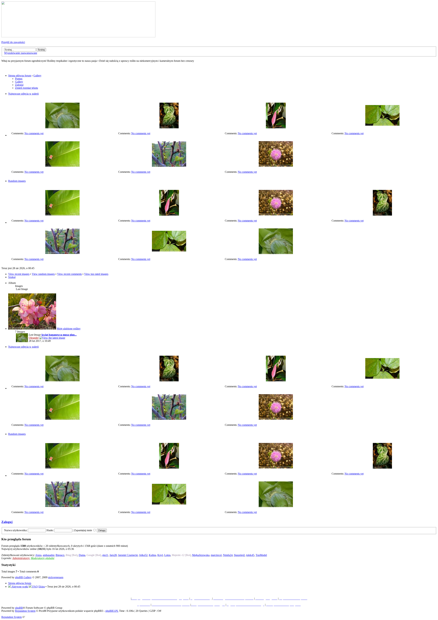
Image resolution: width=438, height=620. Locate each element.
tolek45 (250, 555)
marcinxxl (216, 555)
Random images (17, 180)
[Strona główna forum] (78, 36)
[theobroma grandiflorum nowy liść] (276, 127)
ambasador (48, 555)
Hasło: (50, 530)
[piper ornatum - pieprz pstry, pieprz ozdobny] (169, 127)
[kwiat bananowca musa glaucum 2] (62, 127)
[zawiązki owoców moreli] (169, 165)
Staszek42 (239, 555)
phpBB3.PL (111, 610)
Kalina (152, 555)
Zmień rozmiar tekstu (26, 87)
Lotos (167, 555)
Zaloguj (19, 84)
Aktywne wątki (19, 586)
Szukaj (12, 277)
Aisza (38, 555)
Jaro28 (113, 555)
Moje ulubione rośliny (69, 328)
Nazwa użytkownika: (15, 530)
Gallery (37, 75)
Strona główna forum (19, 75)
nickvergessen (55, 577)
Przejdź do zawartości (13, 42)
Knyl (160, 555)
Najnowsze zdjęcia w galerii (23, 93)
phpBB (19, 607)
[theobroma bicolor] (382, 124)
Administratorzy (20, 558)
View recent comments (69, 274)
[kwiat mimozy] (276, 165)
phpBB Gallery (23, 577)
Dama (82, 555)
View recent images (18, 274)
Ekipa (41, 586)
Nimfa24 (228, 555)
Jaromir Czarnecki (128, 555)
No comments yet (33, 133)
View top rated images (96, 274)
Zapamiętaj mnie (83, 530)
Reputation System (25, 610)
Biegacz (60, 555)
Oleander (34, 337)
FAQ (35, 586)
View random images (43, 274)
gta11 (105, 555)
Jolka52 (143, 555)
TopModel (261, 555)
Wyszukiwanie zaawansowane (20, 52)
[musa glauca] (62, 165)
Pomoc (19, 78)
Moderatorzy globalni (42, 558)
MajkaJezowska (200, 555)
